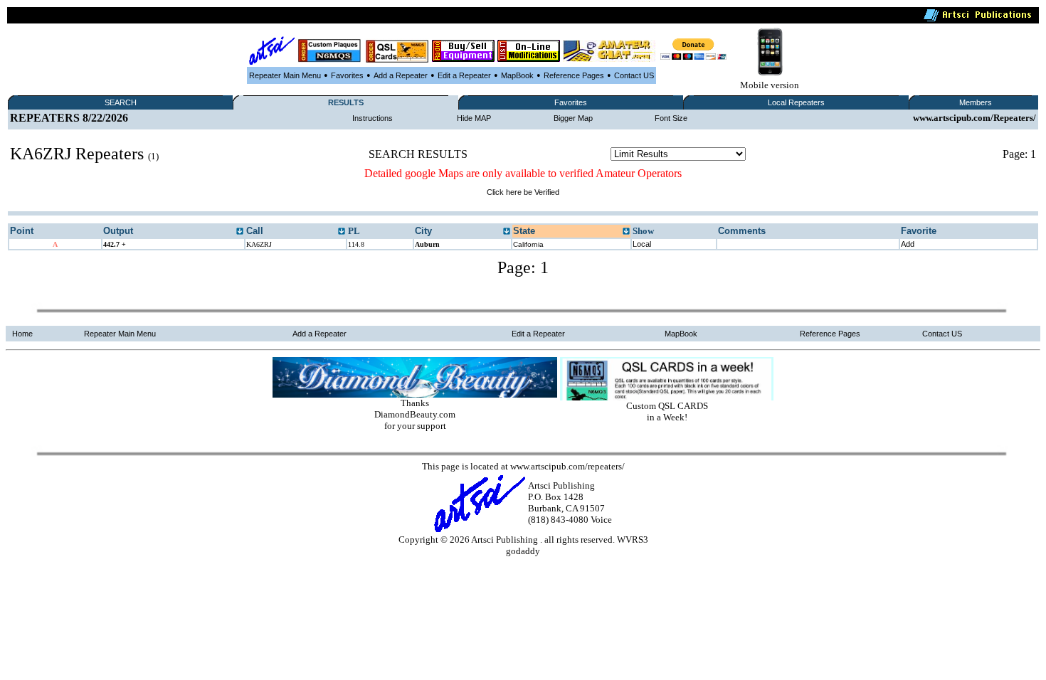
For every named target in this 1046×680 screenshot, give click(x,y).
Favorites (347, 75)
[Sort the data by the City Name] (506, 232)
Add (907, 244)
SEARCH (121, 102)
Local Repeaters (796, 102)
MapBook (517, 75)
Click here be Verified (523, 192)
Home (22, 333)
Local (642, 244)
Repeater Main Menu (285, 75)
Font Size (671, 118)
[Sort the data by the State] (626, 232)
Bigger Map (573, 118)
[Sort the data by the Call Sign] (341, 232)
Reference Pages (574, 75)
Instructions (372, 118)
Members (975, 102)
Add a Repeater (401, 75)
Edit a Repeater (464, 75)
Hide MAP (474, 118)
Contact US (634, 75)
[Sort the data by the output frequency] (239, 232)
